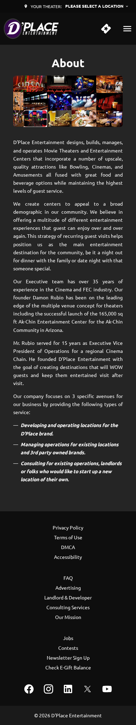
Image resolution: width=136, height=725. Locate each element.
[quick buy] (106, 29)
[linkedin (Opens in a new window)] (68, 689)
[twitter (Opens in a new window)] (87, 689)
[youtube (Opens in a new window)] (107, 689)
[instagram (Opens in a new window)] (48, 689)
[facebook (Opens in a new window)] (29, 689)
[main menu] (127, 28)
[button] (68, 101)
